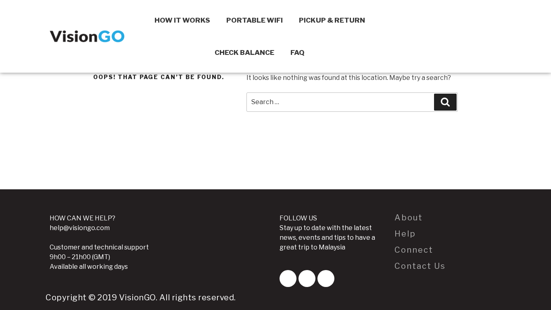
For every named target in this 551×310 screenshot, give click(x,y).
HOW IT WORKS (182, 20)
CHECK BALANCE (244, 52)
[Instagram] (325, 278)
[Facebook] (288, 278)
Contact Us (420, 266)
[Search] (445, 102)
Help (405, 234)
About (408, 217)
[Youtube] (306, 278)
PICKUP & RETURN (332, 20)
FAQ (297, 52)
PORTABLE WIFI (254, 20)
